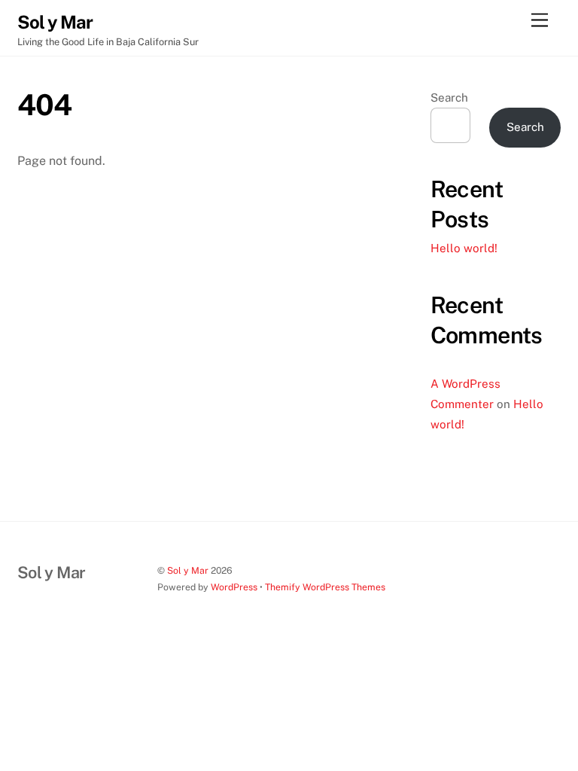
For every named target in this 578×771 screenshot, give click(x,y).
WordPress (234, 587)
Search (449, 97)
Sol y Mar (187, 570)
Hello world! (463, 248)
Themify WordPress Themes (325, 587)
